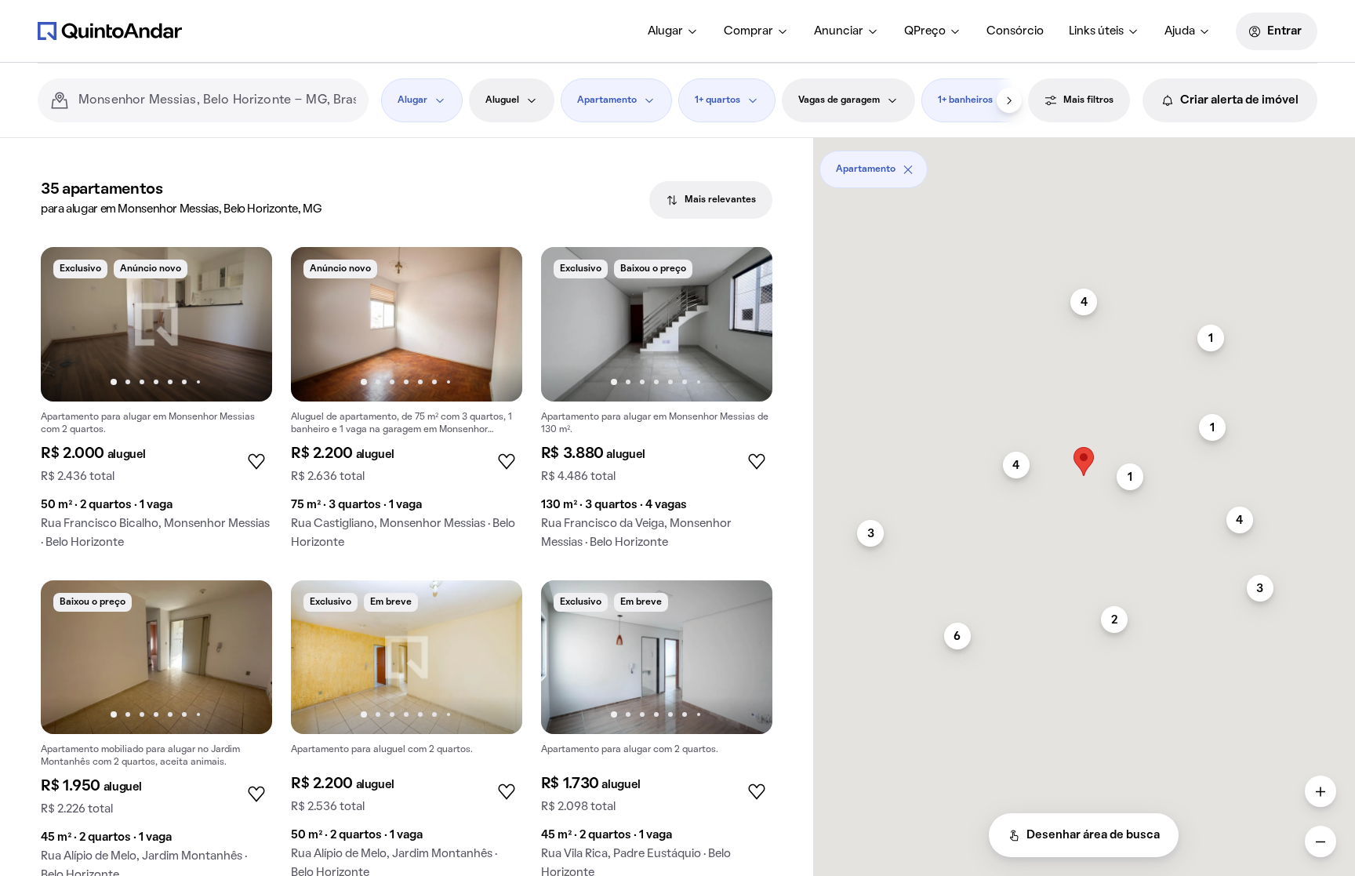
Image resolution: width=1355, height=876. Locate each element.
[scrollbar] (1084, 163)
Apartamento (607, 100)
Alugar (665, 31)
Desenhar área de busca (1093, 835)
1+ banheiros (965, 100)
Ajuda (1179, 31)
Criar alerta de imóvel (1239, 100)
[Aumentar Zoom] (1320, 791)
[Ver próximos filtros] (1009, 100)
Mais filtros (1088, 100)
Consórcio (1015, 31)
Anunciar (838, 31)
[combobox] (217, 100)
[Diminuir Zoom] (1320, 841)
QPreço (925, 31)
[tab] (710, 200)
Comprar (748, 31)
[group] (156, 404)
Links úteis (1096, 31)
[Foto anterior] (69, 324)
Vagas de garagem (839, 100)
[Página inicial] (110, 30)
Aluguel (502, 100)
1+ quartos (717, 100)
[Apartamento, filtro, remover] (908, 169)
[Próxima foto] (244, 324)
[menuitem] (673, 31)
